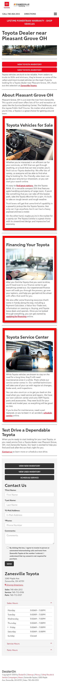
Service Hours (13, 643)
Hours (20, 677)
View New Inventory (29, 465)
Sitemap (30, 674)
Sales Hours (12, 603)
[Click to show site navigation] (55, 13)
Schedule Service (29, 477)
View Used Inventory (29, 471)
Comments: (10, 530)
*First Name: (10, 490)
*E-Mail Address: (12, 510)
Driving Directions (14, 584)
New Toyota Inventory (29, 64)
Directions (30, 13)
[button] (11, 13)
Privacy (37, 674)
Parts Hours (12, 650)
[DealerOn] (9, 671)
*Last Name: (10, 500)
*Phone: (8, 520)
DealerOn (22, 674)
